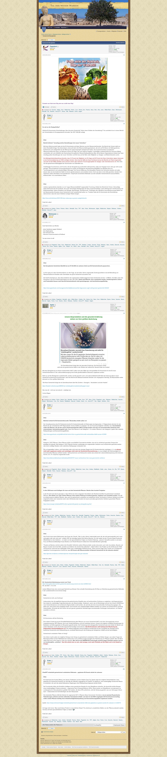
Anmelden (57, 27)
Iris (71, 246)
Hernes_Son (82, 109)
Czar (76, 109)
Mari (81, 721)
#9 (124, 578)
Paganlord (53, 46)
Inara (83, 469)
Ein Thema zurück (48, 724)
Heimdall (44, 111)
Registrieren (64, 27)
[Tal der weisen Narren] (44, 30)
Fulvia (86, 208)
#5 (124, 313)
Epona (108, 299)
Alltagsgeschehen (57, 34)
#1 (124, 54)
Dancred (117, 244)
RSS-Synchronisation (94, 747)
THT (79, 208)
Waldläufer (67, 401)
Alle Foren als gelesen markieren (80, 747)
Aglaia (58, 109)
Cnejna (89, 244)
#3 (124, 222)
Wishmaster (119, 109)
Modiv (101, 469)
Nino (95, 109)
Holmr (122, 565)
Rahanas (71, 111)
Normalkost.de (89, 755)
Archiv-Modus (67, 747)
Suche (108, 31)
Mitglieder (114, 31)
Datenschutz (74, 755)
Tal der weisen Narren (46, 34)
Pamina (88, 109)
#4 (124, 258)
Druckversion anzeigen (48, 731)
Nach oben (60, 747)
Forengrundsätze (101, 31)
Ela (48, 111)
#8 (124, 529)
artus (102, 109)
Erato (113, 109)
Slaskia (55, 246)
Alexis (67, 208)
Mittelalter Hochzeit (82, 755)
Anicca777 (58, 111)
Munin (72, 109)
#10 (124, 669)
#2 (124, 123)
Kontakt (43, 747)
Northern (52, 111)
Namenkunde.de (96, 755)
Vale (67, 111)
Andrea (53, 208)
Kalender (120, 31)
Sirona (63, 111)
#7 (124, 483)
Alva (99, 109)
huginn (80, 111)
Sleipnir (109, 208)
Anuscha (122, 244)
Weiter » (52, 39)
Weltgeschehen (65, 34)
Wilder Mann (108, 109)
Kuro (62, 109)
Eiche (76, 111)
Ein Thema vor (58, 724)
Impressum (69, 755)
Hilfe (125, 31)
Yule (95, 401)
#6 (124, 413)
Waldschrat (67, 109)
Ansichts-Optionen (120, 42)
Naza (92, 109)
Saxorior (54, 109)
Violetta (119, 208)
